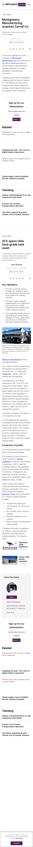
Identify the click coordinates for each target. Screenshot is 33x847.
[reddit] (20, 49)
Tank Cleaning (7, 14)
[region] (16, 839)
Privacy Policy (19, 838)
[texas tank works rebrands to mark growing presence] (10, 560)
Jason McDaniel (16, 264)
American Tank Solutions (11, 359)
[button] (3, 4)
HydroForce (6, 374)
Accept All (16, 843)
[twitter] (16, 49)
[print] (30, 49)
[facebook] (10, 49)
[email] (23, 49)
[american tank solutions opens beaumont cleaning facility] (10, 545)
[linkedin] (13, 49)
